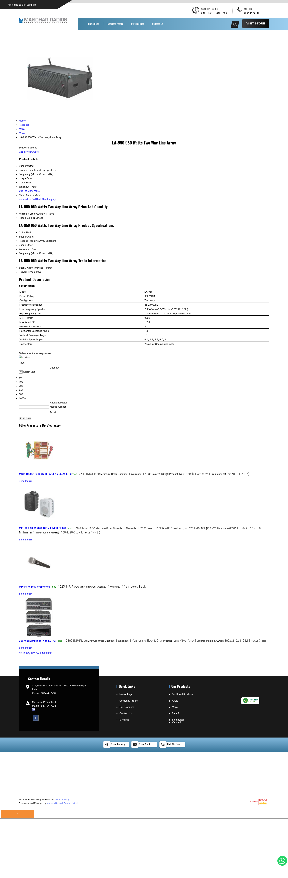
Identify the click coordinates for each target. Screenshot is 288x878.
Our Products (137, 23)
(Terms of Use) (61, 799)
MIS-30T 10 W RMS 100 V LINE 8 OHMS (42, 528)
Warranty (24, 249)
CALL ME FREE (44, 653)
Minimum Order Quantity (32, 213)
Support (23, 236)
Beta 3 (175, 713)
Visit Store (255, 23)
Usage (22, 245)
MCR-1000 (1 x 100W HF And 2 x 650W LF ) (45, 474)
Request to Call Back (30, 199)
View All (176, 722)
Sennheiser (178, 719)
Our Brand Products (183, 694)
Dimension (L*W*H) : (233, 640)
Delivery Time (26, 271)
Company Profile (115, 23)
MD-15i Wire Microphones (34, 586)
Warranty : (141, 474)
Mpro (175, 707)
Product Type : (189, 474)
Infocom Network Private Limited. (62, 803)
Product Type (26, 240)
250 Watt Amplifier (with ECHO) (37, 640)
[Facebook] (35, 717)
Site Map (124, 719)
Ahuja (175, 700)
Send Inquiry (49, 199)
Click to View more (29, 190)
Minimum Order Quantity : (115, 474)
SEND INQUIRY (27, 653)
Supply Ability (26, 267)
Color (22, 232)
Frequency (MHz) (28, 253)
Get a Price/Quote (29, 151)
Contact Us (157, 23)
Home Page (93, 23)
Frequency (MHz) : (230, 474)
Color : (160, 474)
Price (21, 217)
